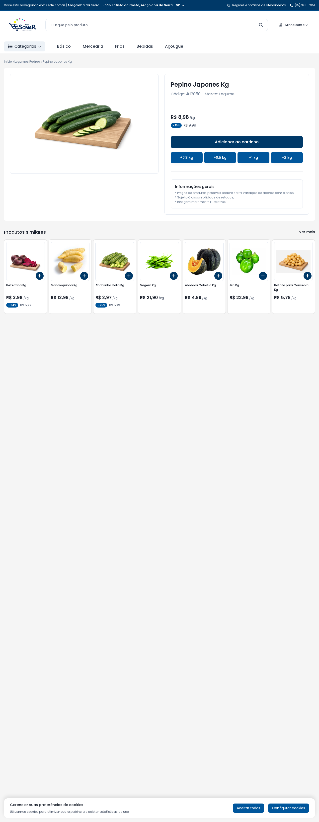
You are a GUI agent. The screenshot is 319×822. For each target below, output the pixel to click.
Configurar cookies (288, 808)
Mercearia (93, 46)
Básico (64, 46)
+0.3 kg (186, 157)
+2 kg (287, 157)
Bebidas (145, 46)
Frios (120, 46)
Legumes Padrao (27, 61)
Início (8, 61)
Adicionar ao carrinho (237, 142)
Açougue (174, 46)
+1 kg (253, 157)
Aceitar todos (248, 808)
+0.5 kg (220, 157)
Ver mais (307, 231)
